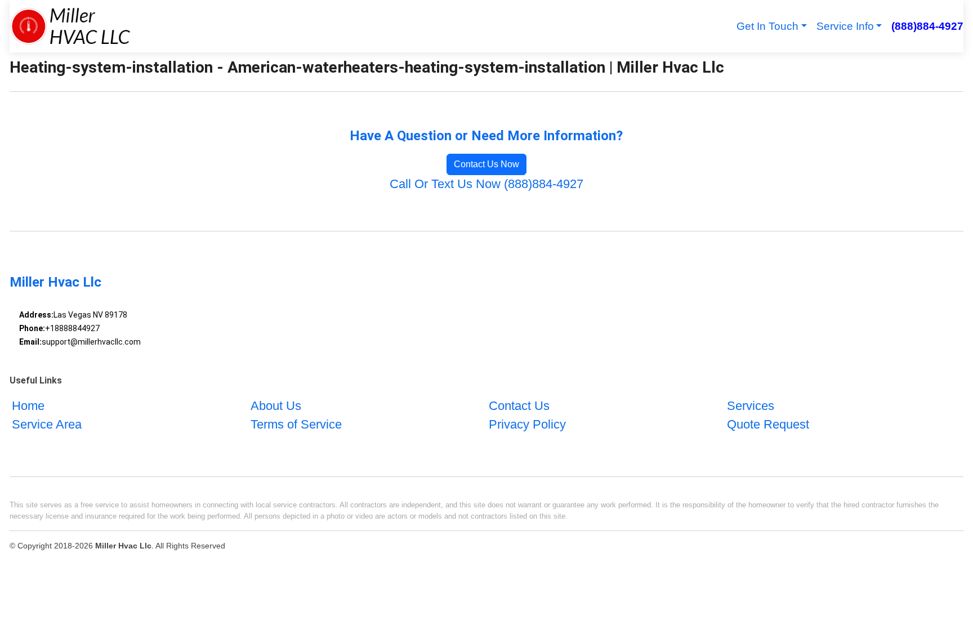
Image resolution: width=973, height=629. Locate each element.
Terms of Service (296, 424)
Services (750, 406)
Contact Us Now (486, 164)
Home (28, 406)
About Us (276, 406)
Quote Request (768, 424)
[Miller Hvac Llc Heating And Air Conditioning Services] (70, 26)
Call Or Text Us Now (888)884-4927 (486, 184)
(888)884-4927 (927, 26)
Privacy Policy (527, 424)
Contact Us (519, 406)
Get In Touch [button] (767, 26)
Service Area (47, 424)
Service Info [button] (845, 26)
